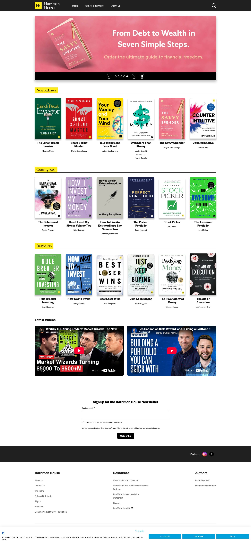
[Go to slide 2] (118, 81)
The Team (39, 490)
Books (75, 5)
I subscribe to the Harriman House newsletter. (104, 422)
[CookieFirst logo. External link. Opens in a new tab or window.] (3, 533)
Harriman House (47, 472)
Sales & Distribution (44, 495)
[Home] (47, 5)
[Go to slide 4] (124, 81)
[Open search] (214, 5)
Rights (38, 501)
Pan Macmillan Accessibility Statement (126, 496)
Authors (201, 472)
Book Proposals (202, 480)
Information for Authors (205, 485)
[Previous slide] (109, 80)
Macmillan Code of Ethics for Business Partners (130, 487)
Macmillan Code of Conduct (126, 480)
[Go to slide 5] (127, 81)
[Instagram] (204, 454)
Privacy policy (139, 531)
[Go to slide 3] (121, 81)
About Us (115, 5)
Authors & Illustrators (94, 5)
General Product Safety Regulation (51, 511)
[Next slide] (134, 80)
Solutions (39, 506)
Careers (116, 502)
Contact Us (40, 485)
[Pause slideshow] (142, 80)
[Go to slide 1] (115, 81)
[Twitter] (211, 454)
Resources (121, 472)
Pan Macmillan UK (121, 508)
